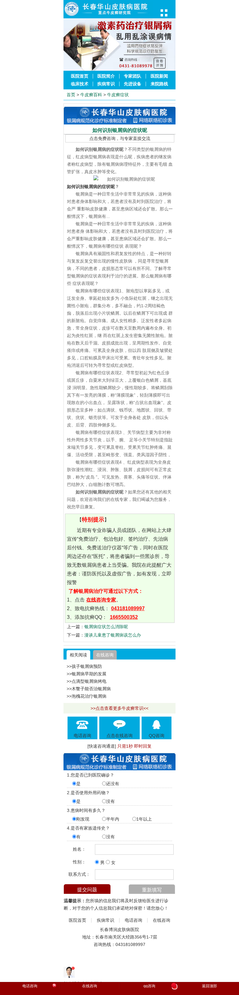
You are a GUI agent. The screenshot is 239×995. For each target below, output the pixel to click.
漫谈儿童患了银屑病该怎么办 (112, 635)
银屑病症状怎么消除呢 (106, 626)
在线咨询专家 (101, 599)
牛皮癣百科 (91, 94)
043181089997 (128, 608)
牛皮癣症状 (118, 94)
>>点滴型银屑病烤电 (86, 681)
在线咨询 (105, 654)
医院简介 (106, 76)
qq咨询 (159, 986)
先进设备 (132, 84)
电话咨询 (133, 920)
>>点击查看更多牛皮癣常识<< (119, 708)
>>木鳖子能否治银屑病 (89, 688)
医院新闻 (159, 76)
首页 (71, 94)
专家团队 (132, 76)
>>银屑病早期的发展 (86, 673)
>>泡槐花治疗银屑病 (86, 696)
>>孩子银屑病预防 (84, 666)
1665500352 (124, 617)
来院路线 (159, 84)
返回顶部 (209, 986)
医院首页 (79, 76)
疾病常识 (106, 84)
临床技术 (79, 84)
